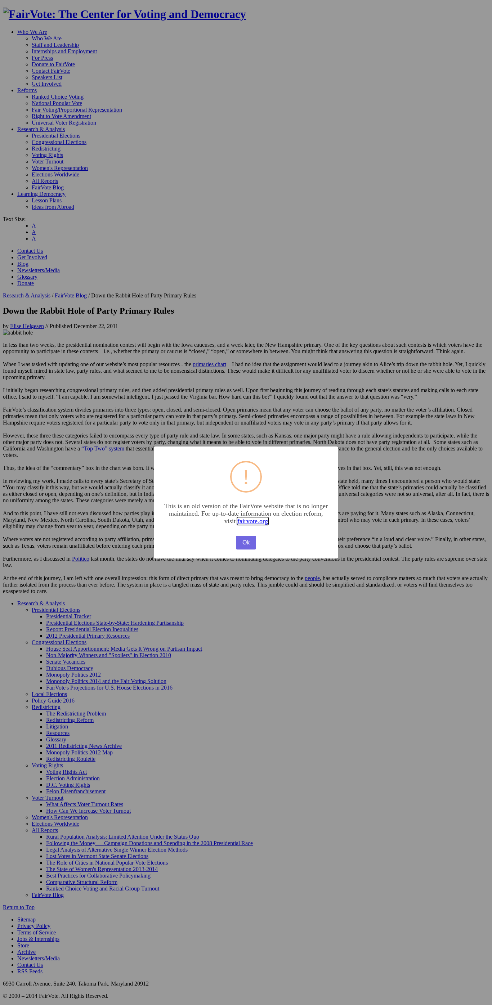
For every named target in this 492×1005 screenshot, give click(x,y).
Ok (246, 542)
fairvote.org (252, 521)
